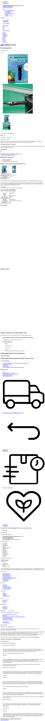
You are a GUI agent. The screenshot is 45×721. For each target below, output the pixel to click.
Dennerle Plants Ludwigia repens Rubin (10, 373)
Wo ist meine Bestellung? (10, 10)
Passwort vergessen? (6, 586)
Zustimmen (3, 639)
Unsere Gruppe (5, 599)
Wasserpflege (5, 365)
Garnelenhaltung (6, 366)
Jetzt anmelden (5, 21)
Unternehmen (5, 621)
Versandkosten (8, 12)
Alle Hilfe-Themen (8, 15)
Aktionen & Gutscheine (7, 578)
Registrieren (5, 585)
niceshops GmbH (9, 612)
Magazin (4, 593)
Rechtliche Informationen (6, 203)
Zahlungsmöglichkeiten (9, 13)
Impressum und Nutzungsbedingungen (10, 614)
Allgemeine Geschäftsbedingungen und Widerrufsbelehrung (14, 616)
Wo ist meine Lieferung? (7, 587)
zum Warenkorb (6, 3)
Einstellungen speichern (5, 718)
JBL (2, 45)
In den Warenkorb (4, 149)
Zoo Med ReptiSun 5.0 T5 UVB (9, 372)
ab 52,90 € (13, 5)
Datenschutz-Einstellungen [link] (8, 618)
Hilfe (4, 9)
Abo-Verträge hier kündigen (8, 619)
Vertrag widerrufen (3, 624)
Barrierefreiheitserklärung (7, 617)
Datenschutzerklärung (35, 637)
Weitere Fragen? (6, 579)
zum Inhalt (5, 2)
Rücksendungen (8, 11)
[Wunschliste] (4, 27)
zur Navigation (5, 1)
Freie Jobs (5, 602)
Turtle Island (5, 594)
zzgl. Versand (10, 133)
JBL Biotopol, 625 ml (5, 175)
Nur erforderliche (8, 639)
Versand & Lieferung (7, 576)
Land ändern (11, 610)
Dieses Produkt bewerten (5, 355)
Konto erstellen (5, 25)
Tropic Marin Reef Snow (7, 376)
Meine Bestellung (6, 574)
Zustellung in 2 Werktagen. (8, 7)
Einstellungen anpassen (17, 639)
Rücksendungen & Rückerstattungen (9, 577)
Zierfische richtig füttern (7, 364)
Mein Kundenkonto (6, 573)
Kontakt (6, 14)
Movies (4, 592)
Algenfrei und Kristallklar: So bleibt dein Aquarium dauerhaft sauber (15, 363)
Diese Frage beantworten (7, 341)
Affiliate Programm (6, 596)
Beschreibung (4, 178)
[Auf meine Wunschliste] (0, 150)
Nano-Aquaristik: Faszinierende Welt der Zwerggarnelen (13, 367)
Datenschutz (5, 615)
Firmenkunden (5, 580)
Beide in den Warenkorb (5, 177)
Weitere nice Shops (6, 622)
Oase (4, 371)
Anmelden (5, 584)
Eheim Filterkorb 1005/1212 (8, 375)
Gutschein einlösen (6, 588)
